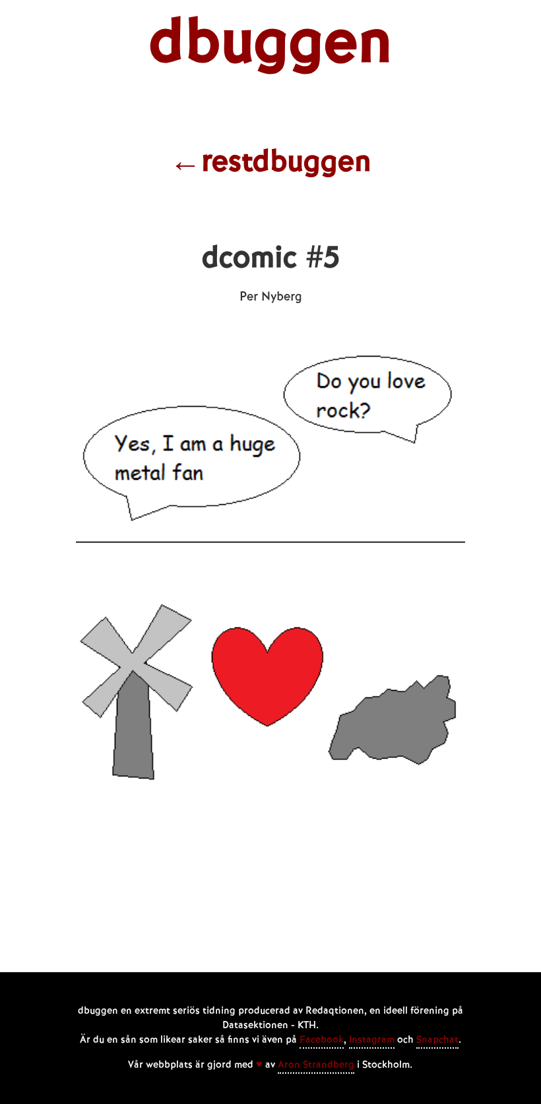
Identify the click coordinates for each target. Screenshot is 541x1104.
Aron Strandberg (316, 1065)
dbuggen (271, 44)
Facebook (322, 1040)
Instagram (372, 1040)
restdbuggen (270, 162)
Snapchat (437, 1040)
